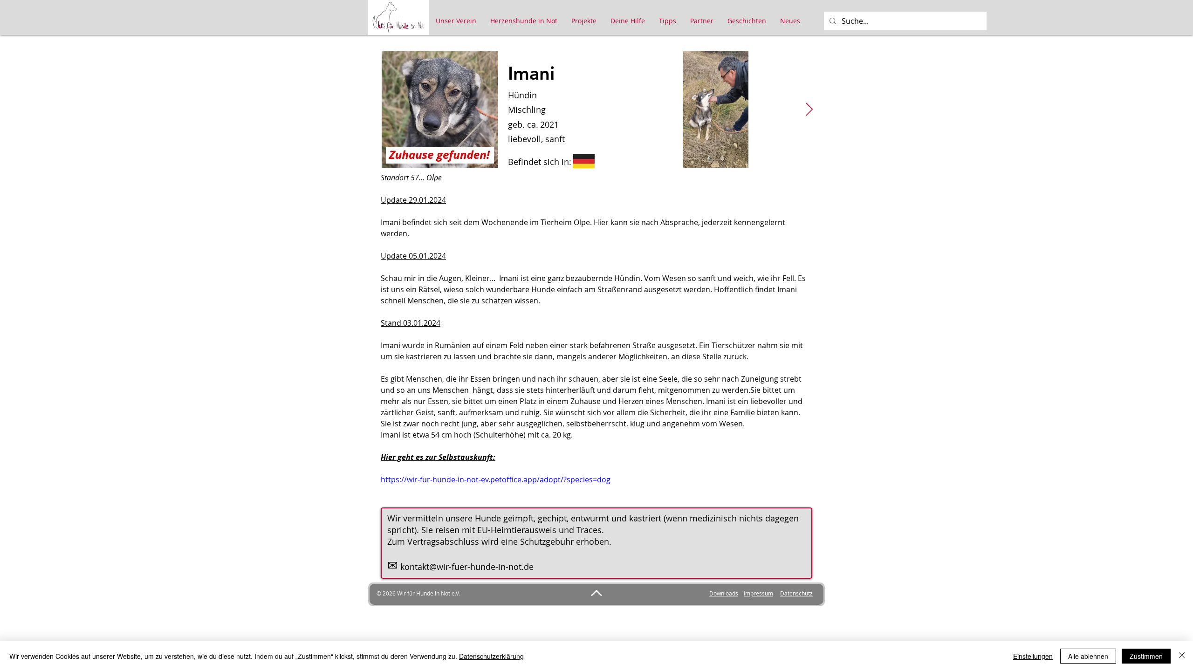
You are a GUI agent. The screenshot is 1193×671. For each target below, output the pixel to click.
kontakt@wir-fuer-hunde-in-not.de (467, 566)
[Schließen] (1181, 656)
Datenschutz (796, 593)
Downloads (723, 593)
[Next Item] (809, 110)
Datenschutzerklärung (491, 656)
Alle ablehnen (1088, 656)
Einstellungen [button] (1033, 656)
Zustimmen (1146, 656)
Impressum (758, 593)
